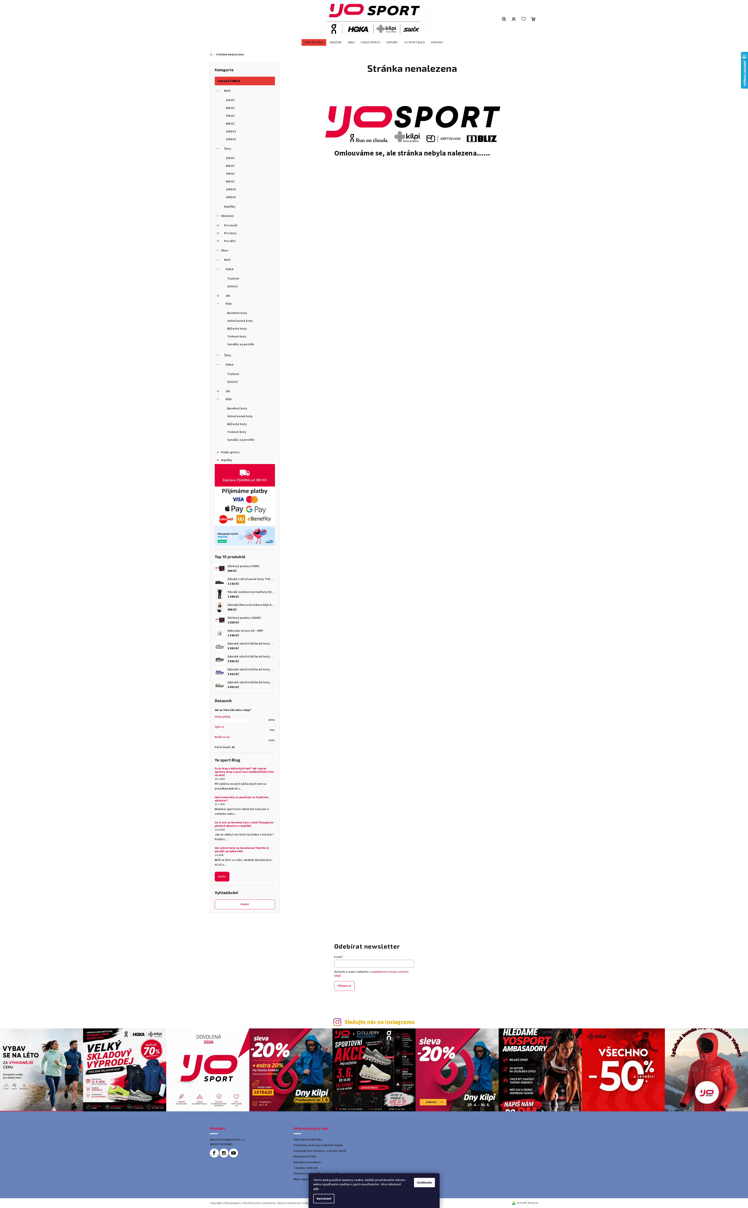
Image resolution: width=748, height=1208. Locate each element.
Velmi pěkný (223, 717)
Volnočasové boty (240, 321)
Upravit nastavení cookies (294, 1203)
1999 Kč (231, 139)
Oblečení (227, 216)
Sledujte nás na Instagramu (379, 1022)
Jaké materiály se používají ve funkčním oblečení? (242, 799)
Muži (227, 91)
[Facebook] (214, 1153)
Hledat (245, 904)
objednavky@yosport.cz (227, 1139)
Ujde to (219, 727)
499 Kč (230, 108)
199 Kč (230, 100)
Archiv (222, 877)
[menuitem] (314, 42)
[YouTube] (233, 1153)
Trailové (233, 278)
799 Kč (230, 116)
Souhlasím (424, 1182)
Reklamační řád (305, 1156)
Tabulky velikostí (306, 1168)
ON (228, 296)
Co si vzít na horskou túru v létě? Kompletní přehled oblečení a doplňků (244, 824)
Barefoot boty (237, 313)
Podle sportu (230, 452)
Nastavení (324, 1198)
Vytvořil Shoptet (527, 1203)
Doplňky (230, 206)
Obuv (225, 250)
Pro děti (230, 241)
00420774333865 (221, 1144)
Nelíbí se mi (222, 737)
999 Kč (230, 123)
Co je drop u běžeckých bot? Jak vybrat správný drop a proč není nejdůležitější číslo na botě (244, 772)
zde (316, 1188)
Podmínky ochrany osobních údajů (318, 1145)
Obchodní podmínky (308, 1139)
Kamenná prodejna (307, 1162)
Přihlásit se (344, 986)
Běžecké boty (237, 329)
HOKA (230, 269)
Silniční (232, 286)
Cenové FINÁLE (229, 81)
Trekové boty (237, 336)
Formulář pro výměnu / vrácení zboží (320, 1151)
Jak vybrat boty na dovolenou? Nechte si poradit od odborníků (242, 849)
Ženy (227, 149)
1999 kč (231, 197)
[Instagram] (223, 1153)
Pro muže (231, 225)
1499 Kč (231, 131)
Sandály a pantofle (240, 344)
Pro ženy (230, 233)
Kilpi (229, 303)
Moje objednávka (306, 1179)
